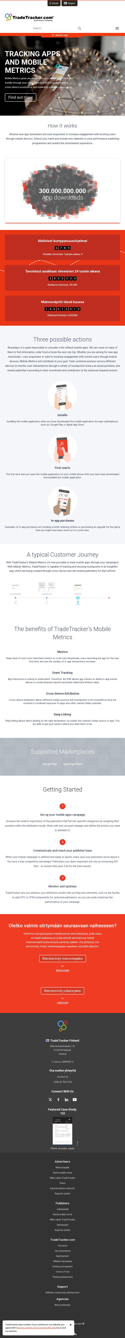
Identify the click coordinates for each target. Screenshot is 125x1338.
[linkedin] (67, 1100)
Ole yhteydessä (62, 1251)
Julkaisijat (62, 1002)
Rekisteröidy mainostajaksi (62, 959)
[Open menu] (117, 28)
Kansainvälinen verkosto (62, 1188)
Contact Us (62, 1076)
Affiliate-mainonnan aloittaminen (63, 1292)
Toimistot (62, 1245)
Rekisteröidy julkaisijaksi (62, 991)
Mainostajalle (62, 1167)
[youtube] (75, 1100)
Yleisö (62, 1183)
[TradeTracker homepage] (29, 17)
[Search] (79, 28)
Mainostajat (62, 970)
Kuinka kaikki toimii (62, 1172)
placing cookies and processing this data (36, 1328)
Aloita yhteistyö (62, 1305)
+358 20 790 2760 (62, 1082)
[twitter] (50, 1100)
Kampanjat (62, 1225)
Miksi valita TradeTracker (62, 1178)
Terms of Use (62, 1271)
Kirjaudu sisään (62, 1193)
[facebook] (58, 1100)
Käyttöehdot (62, 1256)
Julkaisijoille (62, 1209)
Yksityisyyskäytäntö (62, 1277)
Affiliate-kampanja (62, 1261)
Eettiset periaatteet (63, 1266)
